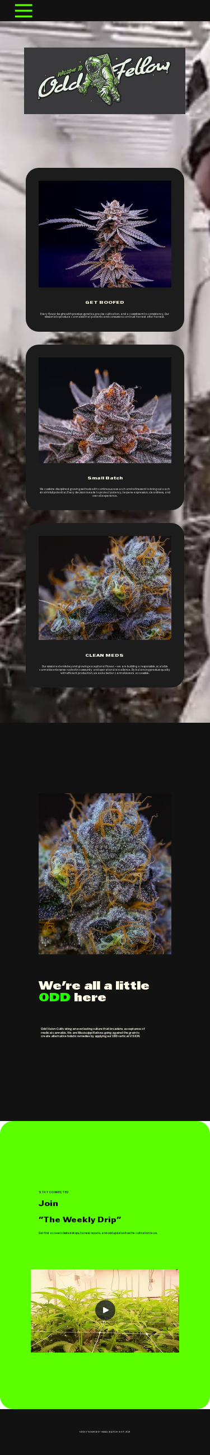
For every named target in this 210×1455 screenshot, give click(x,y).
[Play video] (105, 1311)
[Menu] (23, 10)
